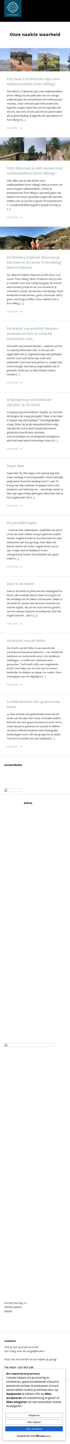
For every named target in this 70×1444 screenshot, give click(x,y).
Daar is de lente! (20, 584)
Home (3, 8)
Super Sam (15, 466)
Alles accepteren (34, 1429)
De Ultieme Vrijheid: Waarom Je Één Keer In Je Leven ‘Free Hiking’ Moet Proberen (34, 262)
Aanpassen (34, 1415)
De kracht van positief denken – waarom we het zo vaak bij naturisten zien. (33, 333)
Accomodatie (23, 8)
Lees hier (13, 127)
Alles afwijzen (34, 1422)
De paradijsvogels (22, 523)
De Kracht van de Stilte (26, 641)
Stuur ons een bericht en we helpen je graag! (30, 1359)
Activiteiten (50, 8)
